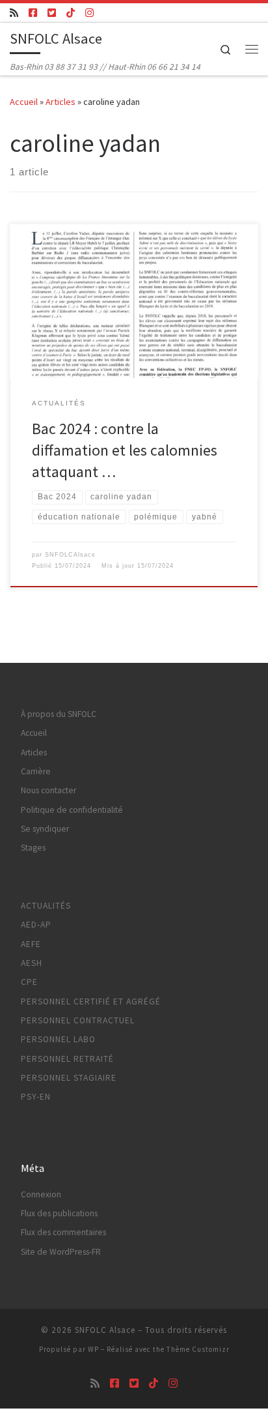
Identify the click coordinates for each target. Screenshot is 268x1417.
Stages (33, 847)
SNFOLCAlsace (70, 554)
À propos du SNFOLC (58, 714)
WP (93, 1349)
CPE (29, 981)
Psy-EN (36, 1096)
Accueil (24, 102)
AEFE (31, 944)
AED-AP (36, 924)
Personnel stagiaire (68, 1077)
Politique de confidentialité (72, 809)
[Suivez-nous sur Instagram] (89, 12)
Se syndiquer (45, 828)
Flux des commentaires (63, 1232)
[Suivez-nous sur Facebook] (33, 12)
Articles (60, 102)
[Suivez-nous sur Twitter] (51, 12)
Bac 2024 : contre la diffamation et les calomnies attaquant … (124, 450)
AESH (31, 963)
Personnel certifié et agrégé (91, 1001)
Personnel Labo (58, 1039)
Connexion (41, 1194)
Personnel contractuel (78, 1020)
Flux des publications (59, 1213)
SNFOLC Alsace (105, 1330)
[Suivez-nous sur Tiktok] (70, 12)
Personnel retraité (67, 1058)
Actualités (46, 905)
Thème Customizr (198, 1349)
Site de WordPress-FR (61, 1251)
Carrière (36, 771)
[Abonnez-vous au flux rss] (14, 12)
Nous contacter (48, 790)
